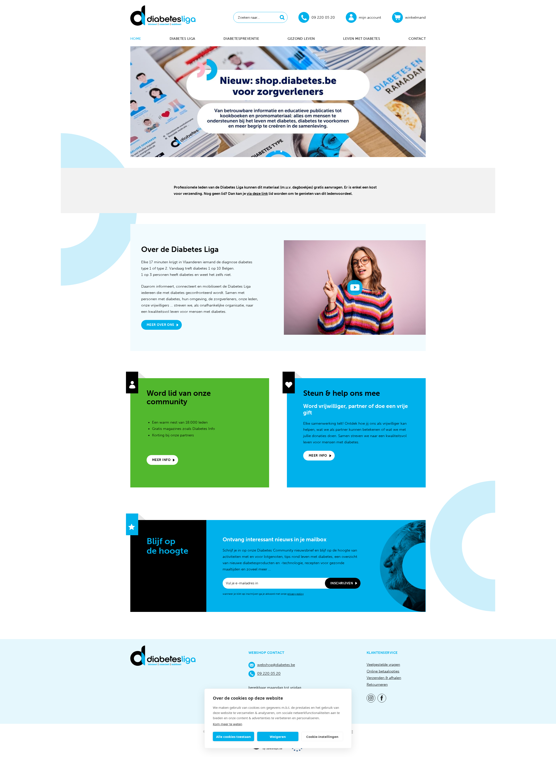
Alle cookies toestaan (233, 736)
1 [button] (275, 152)
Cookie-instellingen (322, 736)
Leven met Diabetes (361, 38)
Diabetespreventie (241, 38)
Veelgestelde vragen (383, 664)
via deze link (257, 193)
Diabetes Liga (182, 38)
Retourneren (377, 684)
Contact (417, 38)
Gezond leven (301, 38)
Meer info (161, 460)
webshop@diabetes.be (276, 665)
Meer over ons (160, 325)
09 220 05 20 (269, 673)
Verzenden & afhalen (384, 678)
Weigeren (278, 736)
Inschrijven (341, 583)
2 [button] (281, 152)
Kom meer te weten (227, 724)
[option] (278, 101)
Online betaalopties (383, 671)
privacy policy (295, 593)
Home (135, 38)
